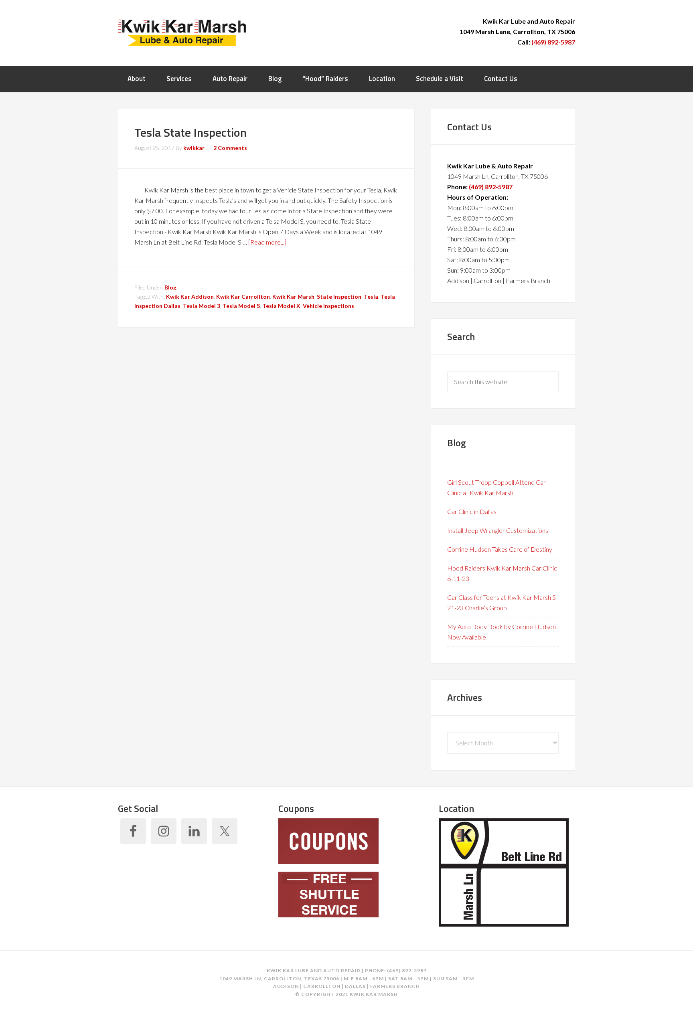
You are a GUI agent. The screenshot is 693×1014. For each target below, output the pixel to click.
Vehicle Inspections (328, 305)
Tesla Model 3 (201, 305)
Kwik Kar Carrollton (243, 296)
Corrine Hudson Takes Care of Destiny (499, 549)
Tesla (371, 296)
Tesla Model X (281, 305)
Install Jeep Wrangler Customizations (497, 530)
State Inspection (339, 296)
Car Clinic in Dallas (471, 511)
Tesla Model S (241, 305)
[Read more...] (267, 242)
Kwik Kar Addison (190, 296)
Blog (170, 287)
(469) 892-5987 (553, 42)
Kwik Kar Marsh (182, 32)
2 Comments (230, 147)
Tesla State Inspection (190, 132)
